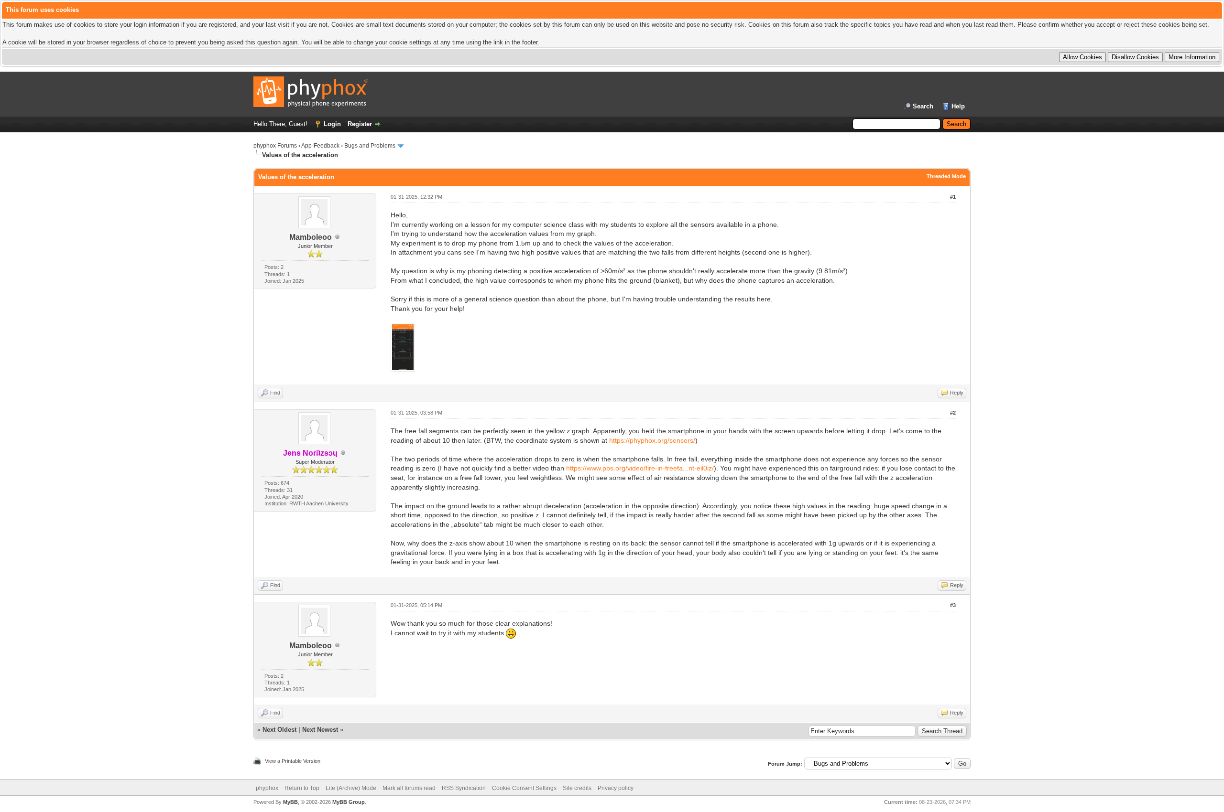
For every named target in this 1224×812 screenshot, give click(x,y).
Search (923, 106)
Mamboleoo (310, 237)
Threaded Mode (946, 176)
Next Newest (320, 729)
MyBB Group (348, 802)
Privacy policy (616, 788)
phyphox (267, 788)
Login (332, 124)
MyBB (290, 802)
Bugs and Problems (369, 145)
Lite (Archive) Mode (351, 788)
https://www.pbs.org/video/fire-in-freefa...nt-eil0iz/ (640, 468)
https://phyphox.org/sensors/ (652, 440)
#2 (953, 413)
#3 (953, 605)
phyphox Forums (275, 145)
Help (958, 106)
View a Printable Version (292, 761)
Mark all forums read (409, 788)
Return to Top (301, 788)
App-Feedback (320, 145)
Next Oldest (279, 729)
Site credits (577, 788)
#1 (953, 197)
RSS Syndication (464, 788)
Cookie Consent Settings (524, 788)
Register (360, 124)
